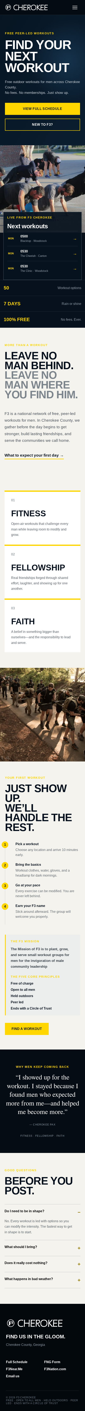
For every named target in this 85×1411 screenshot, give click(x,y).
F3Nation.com (55, 1369)
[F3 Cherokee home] (27, 7)
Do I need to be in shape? (42, 1212)
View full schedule (42, 109)
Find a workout (27, 1029)
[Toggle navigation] (74, 7)
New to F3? (42, 124)
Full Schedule (16, 1362)
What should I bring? (42, 1248)
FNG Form (52, 1362)
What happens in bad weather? (42, 1280)
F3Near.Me (14, 1369)
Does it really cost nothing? (42, 1264)
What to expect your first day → (34, 455)
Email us (12, 1376)
